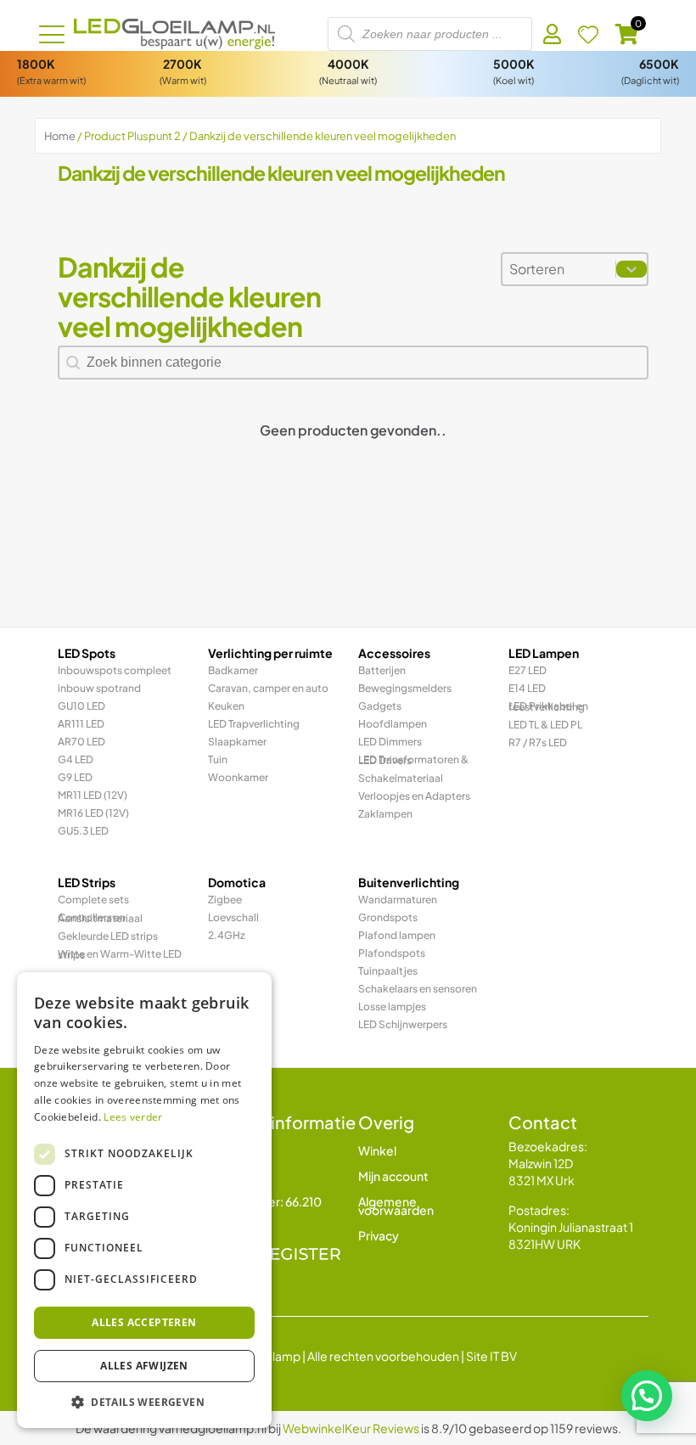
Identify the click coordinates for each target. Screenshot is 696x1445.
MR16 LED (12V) (93, 813)
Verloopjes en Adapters (414, 796)
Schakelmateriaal (400, 778)
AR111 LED (81, 723)
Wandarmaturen (397, 899)
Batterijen (382, 670)
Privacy (378, 1235)
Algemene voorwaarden (396, 1205)
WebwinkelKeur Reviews (351, 1428)
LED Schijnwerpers (402, 1024)
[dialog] (144, 1200)
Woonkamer (238, 777)
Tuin (217, 759)
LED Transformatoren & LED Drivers (413, 760)
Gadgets (379, 706)
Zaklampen (385, 813)
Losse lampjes (392, 1006)
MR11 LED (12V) (92, 795)
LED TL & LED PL (545, 724)
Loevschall (233, 917)
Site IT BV (491, 1355)
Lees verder (133, 1117)
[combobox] (559, 269)
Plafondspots (391, 953)
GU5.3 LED (83, 830)
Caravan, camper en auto (268, 688)
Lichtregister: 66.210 (265, 1201)
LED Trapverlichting (254, 723)
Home (60, 136)
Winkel (377, 1150)
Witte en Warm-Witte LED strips (120, 954)
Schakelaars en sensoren (417, 988)
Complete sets (93, 899)
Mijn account (393, 1176)
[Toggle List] (631, 269)
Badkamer (233, 670)
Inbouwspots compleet (114, 670)
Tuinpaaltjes (388, 970)
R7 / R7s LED (537, 742)
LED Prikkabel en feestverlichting (548, 706)
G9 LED (75, 777)
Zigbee (225, 899)
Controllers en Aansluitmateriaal (100, 918)
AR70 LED (81, 741)
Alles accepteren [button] (144, 1322)
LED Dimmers (390, 741)
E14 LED (527, 688)
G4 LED (75, 759)
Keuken (226, 706)
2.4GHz (226, 935)
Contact (231, 1150)
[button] (646, 1395)
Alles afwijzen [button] (144, 1365)
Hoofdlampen (392, 723)
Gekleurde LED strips (108, 936)
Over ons (233, 1176)
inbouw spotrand (99, 688)
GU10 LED (81, 706)
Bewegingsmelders (405, 688)
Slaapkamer (237, 741)
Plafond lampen (396, 935)
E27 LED (527, 670)
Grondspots (388, 917)
